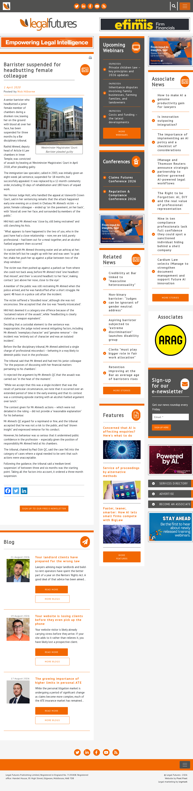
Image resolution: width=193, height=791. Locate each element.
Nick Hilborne (26, 91)
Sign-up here (161, 427)
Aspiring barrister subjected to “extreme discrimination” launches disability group (124, 329)
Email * (158, 417)
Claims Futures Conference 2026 (122, 179)
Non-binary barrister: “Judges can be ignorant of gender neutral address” (124, 302)
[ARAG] (170, 340)
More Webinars (122, 133)
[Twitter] (16, 490)
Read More (51, 589)
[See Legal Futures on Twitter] (77, 6)
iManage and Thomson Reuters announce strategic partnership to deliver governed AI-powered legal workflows (173, 171)
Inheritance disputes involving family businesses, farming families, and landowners (123, 94)
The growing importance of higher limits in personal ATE (58, 680)
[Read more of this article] (122, 449)
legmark (183, 781)
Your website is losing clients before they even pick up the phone (59, 620)
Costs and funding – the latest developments (123, 118)
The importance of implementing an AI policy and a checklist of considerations (173, 142)
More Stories (121, 390)
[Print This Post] (90, 57)
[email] (170, 417)
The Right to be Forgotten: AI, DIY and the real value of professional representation (173, 201)
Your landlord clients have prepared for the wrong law (57, 559)
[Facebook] (7, 490)
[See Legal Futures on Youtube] (97, 6)
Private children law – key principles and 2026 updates (124, 71)
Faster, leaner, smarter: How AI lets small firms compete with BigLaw (120, 514)
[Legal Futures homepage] (48, 24)
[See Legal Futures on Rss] (104, 6)
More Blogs (52, 598)
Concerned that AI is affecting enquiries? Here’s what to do (119, 431)
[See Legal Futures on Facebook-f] (90, 6)
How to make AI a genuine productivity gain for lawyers (172, 101)
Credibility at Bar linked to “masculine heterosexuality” (122, 279)
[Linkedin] (24, 490)
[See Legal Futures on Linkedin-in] (83, 6)
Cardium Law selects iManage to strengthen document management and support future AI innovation (173, 271)
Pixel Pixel (182, 778)
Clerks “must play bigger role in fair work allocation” (123, 353)
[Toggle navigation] (185, 6)
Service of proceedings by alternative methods (121, 472)
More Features (122, 557)
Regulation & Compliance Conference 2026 (122, 195)
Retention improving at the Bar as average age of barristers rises (124, 373)
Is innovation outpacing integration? (168, 120)
